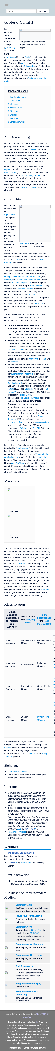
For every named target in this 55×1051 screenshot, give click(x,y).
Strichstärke (29, 65)
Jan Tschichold (15, 382)
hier (26, 1022)
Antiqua (24, 63)
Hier (37, 1022)
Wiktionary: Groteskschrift (21, 852)
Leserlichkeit (41, 456)
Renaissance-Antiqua (29, 397)
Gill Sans (24, 428)
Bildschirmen (10, 172)
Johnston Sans (42, 422)
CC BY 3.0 (34, 932)
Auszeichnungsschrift (21, 282)
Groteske (32, 149)
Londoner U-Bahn (16, 422)
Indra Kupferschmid (44, 616)
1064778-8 (30, 828)
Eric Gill (36, 428)
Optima (7, 747)
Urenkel (16, 259)
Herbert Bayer (24, 394)
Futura (11, 388)
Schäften (23, 563)
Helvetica (24, 243)
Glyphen (8, 169)
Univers (14, 361)
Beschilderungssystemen (28, 279)
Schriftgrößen (17, 463)
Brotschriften (36, 285)
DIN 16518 (10, 47)
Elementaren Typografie (22, 373)
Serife (27, 56)
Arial (44, 358)
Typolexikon (25, 862)
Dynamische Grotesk (43, 718)
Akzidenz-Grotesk (24, 288)
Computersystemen (31, 175)
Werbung (8, 279)
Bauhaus (29, 388)
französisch (10, 56)
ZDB (19, 828)
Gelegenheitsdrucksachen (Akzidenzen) (22, 276)
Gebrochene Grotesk (17, 771)
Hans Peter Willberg (44, 622)
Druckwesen (22, 447)
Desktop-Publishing (29, 187)
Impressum (15, 1047)
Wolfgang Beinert (29, 621)
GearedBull (36, 929)
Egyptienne (9, 214)
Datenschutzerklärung (35, 1047)
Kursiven (45, 589)
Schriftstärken (33, 294)
